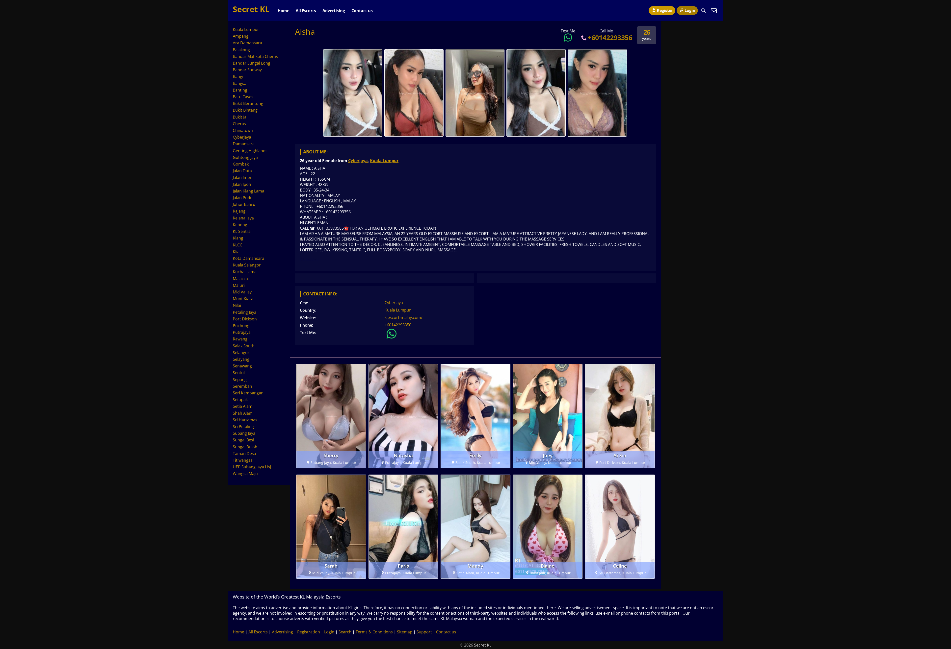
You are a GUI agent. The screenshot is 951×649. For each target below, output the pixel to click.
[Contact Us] (713, 10)
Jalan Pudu (243, 197)
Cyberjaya (358, 160)
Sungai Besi (243, 440)
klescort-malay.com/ (404, 317)
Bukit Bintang (245, 110)
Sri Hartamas (245, 420)
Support (424, 632)
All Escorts (306, 10)
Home (283, 10)
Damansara (244, 143)
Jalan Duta (242, 170)
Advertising (333, 10)
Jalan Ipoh (242, 184)
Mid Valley (242, 292)
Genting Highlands (250, 150)
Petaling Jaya (244, 312)
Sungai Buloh (245, 447)
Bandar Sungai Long (251, 63)
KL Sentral (242, 231)
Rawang (240, 339)
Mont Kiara (243, 298)
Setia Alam (242, 406)
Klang (238, 238)
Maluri (239, 285)
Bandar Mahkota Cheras (255, 56)
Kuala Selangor (247, 265)
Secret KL (251, 9)
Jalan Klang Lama (248, 191)
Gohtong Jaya (245, 157)
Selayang (241, 359)
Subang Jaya (244, 433)
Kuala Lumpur (384, 160)
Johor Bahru (244, 204)
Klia (236, 251)
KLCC (237, 245)
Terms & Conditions (374, 632)
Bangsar (240, 83)
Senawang (242, 366)
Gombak (241, 164)
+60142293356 (610, 37)
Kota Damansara (248, 258)
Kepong (240, 224)
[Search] (703, 10)
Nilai (237, 305)
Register (665, 10)
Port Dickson (245, 319)
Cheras (239, 123)
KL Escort (309, 259)
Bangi (238, 76)
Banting (240, 90)
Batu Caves (243, 96)
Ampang (240, 36)
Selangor (241, 352)
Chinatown (243, 130)
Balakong (241, 49)
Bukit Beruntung (248, 103)
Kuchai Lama (245, 271)
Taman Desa (244, 453)
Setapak (240, 399)
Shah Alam (243, 413)
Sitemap (404, 632)
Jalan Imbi (242, 177)
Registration (308, 632)
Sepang (240, 379)
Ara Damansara (247, 43)
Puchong (241, 325)
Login (690, 10)
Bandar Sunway (247, 69)
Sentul (239, 372)
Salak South (244, 346)
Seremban (242, 386)
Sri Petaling (243, 426)
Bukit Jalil (241, 117)
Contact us (362, 10)
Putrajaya (242, 332)
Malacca (240, 278)
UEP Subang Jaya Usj (252, 467)
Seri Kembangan (248, 393)
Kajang (239, 211)
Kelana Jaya (243, 218)
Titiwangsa (243, 460)
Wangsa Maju (245, 473)
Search (345, 632)
